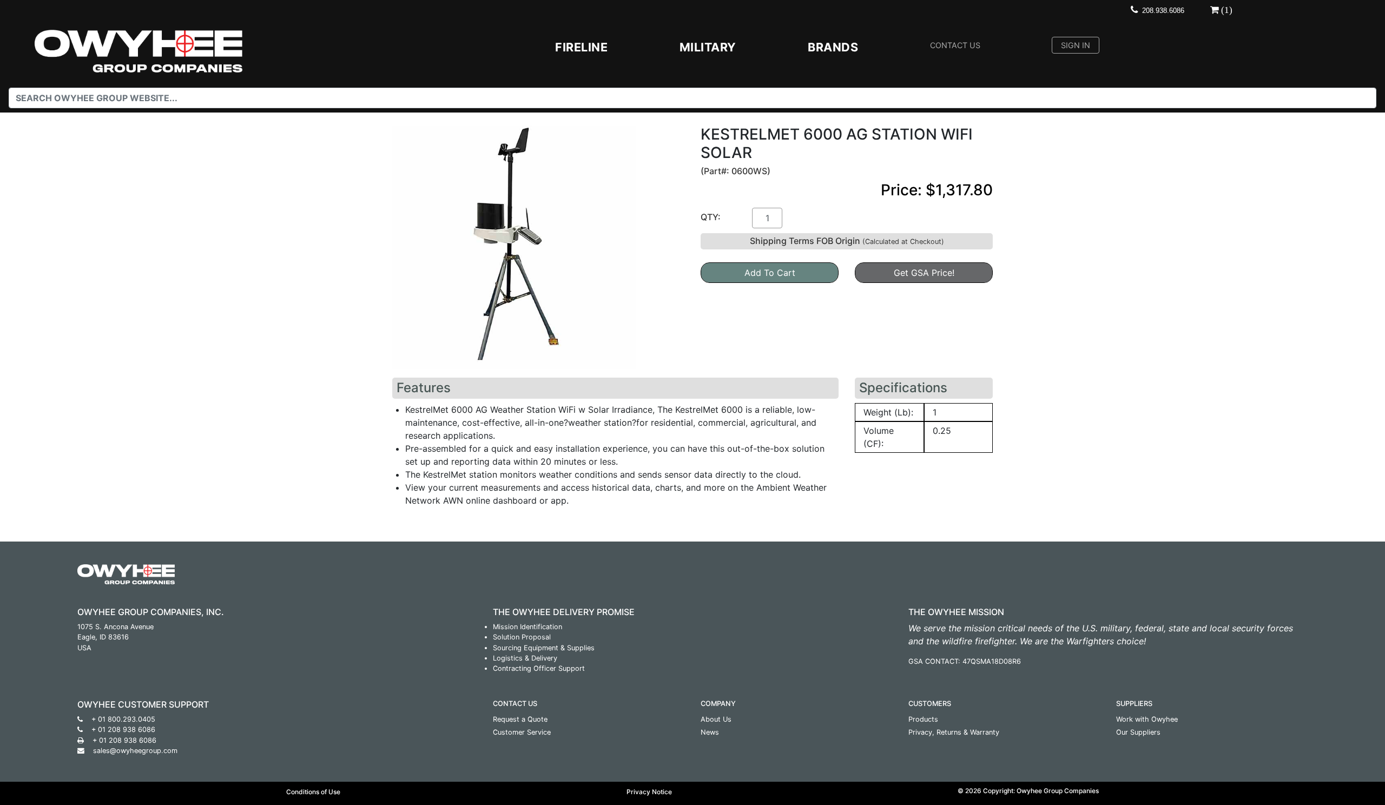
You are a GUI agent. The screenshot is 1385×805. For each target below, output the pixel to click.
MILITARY (708, 47)
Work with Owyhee (1147, 719)
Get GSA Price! (924, 272)
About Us (716, 719)
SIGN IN (1075, 45)
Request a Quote (520, 719)
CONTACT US (955, 45)
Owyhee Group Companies (1058, 791)
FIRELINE (581, 47)
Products (923, 719)
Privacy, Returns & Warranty (953, 732)
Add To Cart (769, 272)
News (710, 732)
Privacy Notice (649, 792)
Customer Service (522, 732)
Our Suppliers (1138, 732)
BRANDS (833, 47)
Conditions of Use (313, 792)
